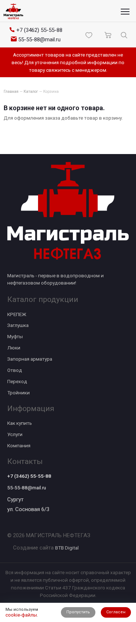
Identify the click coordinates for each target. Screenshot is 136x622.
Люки (13, 348)
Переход (17, 381)
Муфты (15, 336)
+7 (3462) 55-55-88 (29, 476)
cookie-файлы (21, 615)
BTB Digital (67, 548)
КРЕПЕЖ (16, 314)
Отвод (14, 370)
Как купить (19, 423)
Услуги (14, 434)
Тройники (18, 392)
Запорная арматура (29, 359)
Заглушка (18, 325)
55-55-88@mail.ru (26, 487)
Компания (18, 445)
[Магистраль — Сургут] (13, 11)
